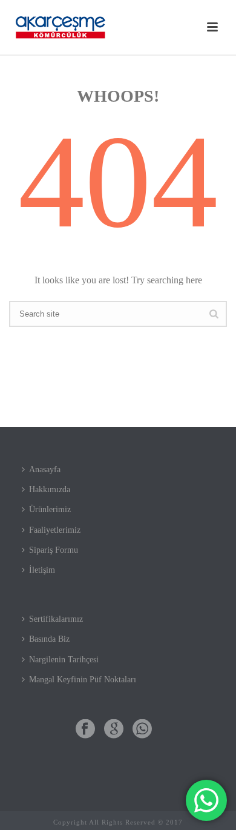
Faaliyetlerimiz (54, 530)
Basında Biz (49, 639)
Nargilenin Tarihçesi (64, 659)
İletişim (42, 570)
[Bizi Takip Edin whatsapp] (142, 729)
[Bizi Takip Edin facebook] (85, 729)
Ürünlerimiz (50, 509)
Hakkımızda (49, 489)
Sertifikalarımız (56, 619)
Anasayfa (45, 469)
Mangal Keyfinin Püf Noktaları (82, 679)
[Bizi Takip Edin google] (113, 729)
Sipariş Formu (53, 550)
